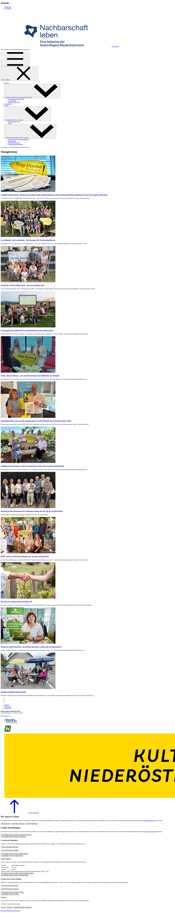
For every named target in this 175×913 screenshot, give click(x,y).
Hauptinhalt (7, 7)
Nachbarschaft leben (14, 121)
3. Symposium (12, 100)
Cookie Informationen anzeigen (9, 847)
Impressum (7, 706)
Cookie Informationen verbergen (9, 850)
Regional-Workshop (14, 102)
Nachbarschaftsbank (14, 142)
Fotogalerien (8, 104)
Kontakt (6, 705)
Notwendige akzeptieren (18, 823)
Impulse (6, 83)
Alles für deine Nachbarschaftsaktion (18, 139)
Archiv (6, 105)
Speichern (9, 907)
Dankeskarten (12, 141)
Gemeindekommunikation (15, 144)
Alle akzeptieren (5, 823)
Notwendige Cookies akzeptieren (22, 907)
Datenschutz (7, 708)
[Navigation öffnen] (15, 59)
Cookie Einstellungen (31, 823)
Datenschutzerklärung (149, 820)
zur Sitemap (7, 8)
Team (9, 123)
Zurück (3, 907)
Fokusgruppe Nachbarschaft (16, 99)
